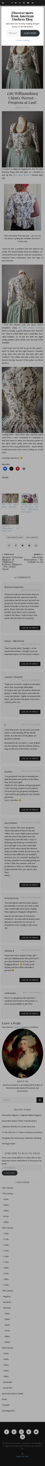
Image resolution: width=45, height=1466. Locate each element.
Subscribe (30, 33)
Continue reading (22, 40)
